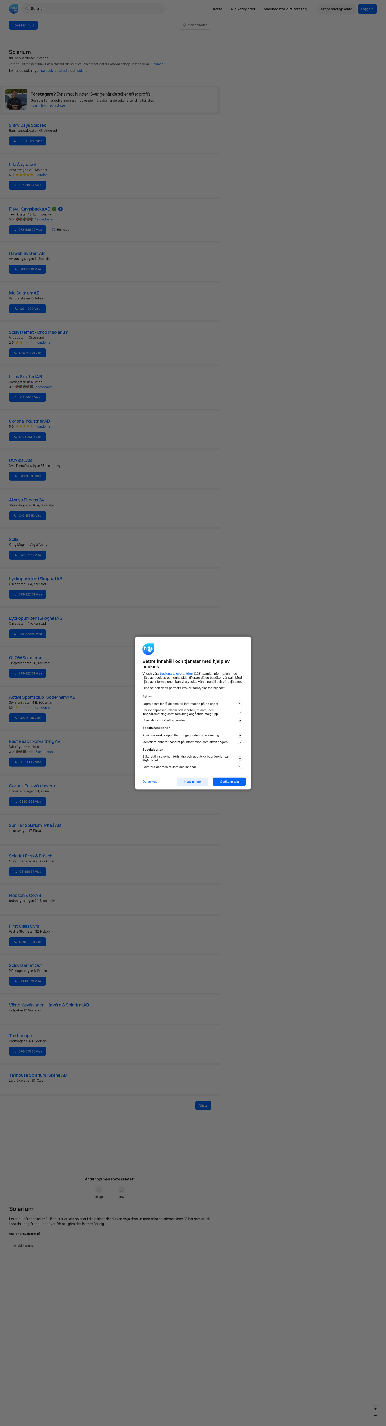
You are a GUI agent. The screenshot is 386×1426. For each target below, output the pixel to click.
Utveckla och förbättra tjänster (163, 720)
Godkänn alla (229, 781)
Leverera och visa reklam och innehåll (169, 767)
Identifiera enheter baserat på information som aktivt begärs (185, 742)
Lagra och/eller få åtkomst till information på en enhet (180, 703)
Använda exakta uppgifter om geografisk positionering (180, 735)
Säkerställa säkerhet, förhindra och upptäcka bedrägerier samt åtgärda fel (186, 758)
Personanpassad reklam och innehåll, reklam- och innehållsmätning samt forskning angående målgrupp (180, 712)
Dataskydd (150, 781)
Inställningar (192, 781)
